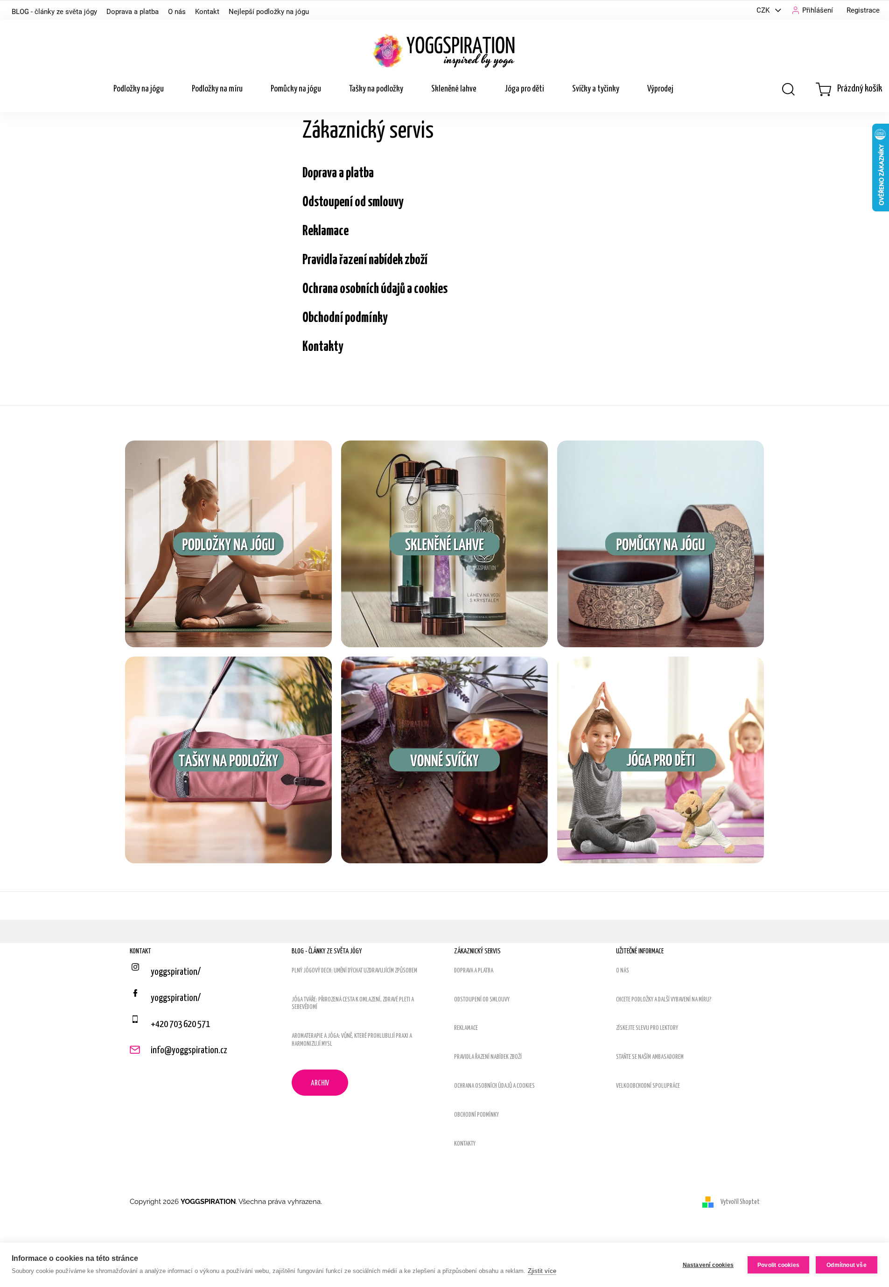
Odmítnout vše (846, 1265)
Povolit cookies (778, 1265)
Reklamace (325, 231)
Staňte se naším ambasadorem (650, 1057)
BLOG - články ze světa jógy (54, 11)
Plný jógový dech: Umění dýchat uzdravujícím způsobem (354, 971)
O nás (177, 11)
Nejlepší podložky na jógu (269, 11)
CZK (763, 10)
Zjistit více (542, 1270)
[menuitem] (138, 89)
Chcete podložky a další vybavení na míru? (664, 1000)
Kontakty (322, 347)
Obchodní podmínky (345, 318)
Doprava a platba (132, 11)
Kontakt (207, 11)
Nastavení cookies (708, 1265)
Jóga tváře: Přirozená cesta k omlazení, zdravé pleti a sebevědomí (353, 1004)
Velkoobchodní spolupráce (648, 1086)
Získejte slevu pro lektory (647, 1028)
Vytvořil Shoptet (740, 1202)
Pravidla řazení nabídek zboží (364, 260)
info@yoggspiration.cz (189, 1050)
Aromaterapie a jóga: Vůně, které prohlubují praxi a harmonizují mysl (352, 1040)
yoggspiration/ (176, 998)
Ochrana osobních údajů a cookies (375, 289)
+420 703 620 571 (180, 1024)
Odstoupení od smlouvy (353, 202)
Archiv (320, 1083)
